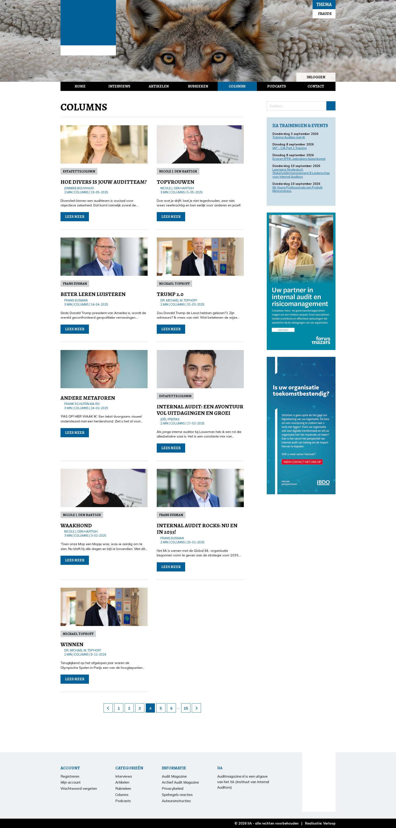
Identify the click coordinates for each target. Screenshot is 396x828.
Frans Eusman (75, 283)
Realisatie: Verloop (320, 823)
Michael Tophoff (174, 283)
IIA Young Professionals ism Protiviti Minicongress (297, 189)
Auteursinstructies (176, 801)
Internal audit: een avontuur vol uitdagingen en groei (200, 410)
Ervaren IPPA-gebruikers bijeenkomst (298, 159)
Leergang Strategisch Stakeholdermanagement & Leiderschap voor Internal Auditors (301, 173)
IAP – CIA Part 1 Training (289, 148)
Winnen (71, 644)
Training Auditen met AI (288, 137)
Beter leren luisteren (93, 294)
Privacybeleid (172, 788)
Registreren (69, 776)
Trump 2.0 (170, 294)
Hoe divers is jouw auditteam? (103, 182)
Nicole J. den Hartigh (178, 171)
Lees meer (74, 216)
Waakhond (76, 525)
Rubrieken (198, 86)
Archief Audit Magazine (180, 782)
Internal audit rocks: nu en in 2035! (197, 529)
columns (81, 192)
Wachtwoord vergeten (78, 788)
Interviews (119, 86)
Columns (237, 86)
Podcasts (276, 86)
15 (186, 708)
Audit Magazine (88, 22)
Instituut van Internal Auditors (88, 50)
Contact (316, 86)
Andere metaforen (87, 398)
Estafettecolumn (79, 171)
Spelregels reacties (177, 794)
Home (80, 86)
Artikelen (159, 86)
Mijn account (70, 782)
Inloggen (316, 77)
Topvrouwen (175, 182)
